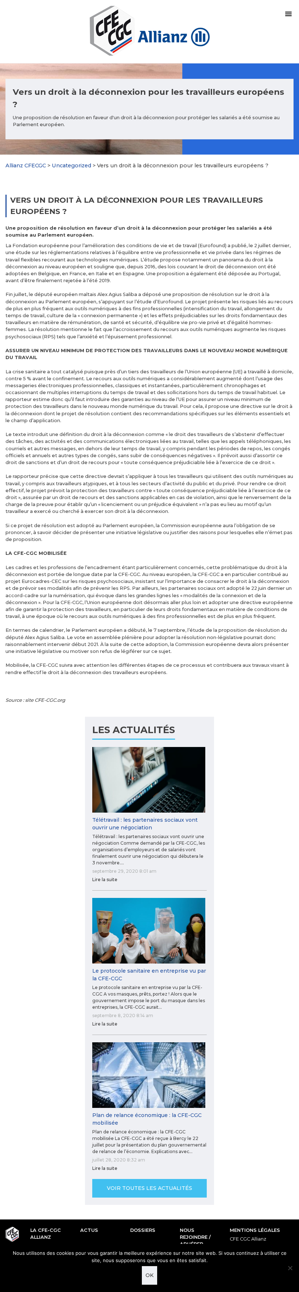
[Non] (290, 1268)
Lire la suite (104, 879)
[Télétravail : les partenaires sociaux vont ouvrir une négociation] (149, 780)
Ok (149, 1275)
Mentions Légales (255, 1230)
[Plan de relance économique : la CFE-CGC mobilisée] (149, 1075)
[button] (288, 14)
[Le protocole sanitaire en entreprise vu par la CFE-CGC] (149, 931)
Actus (89, 1230)
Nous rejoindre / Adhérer (195, 1237)
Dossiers (142, 1230)
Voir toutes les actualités (149, 1188)
